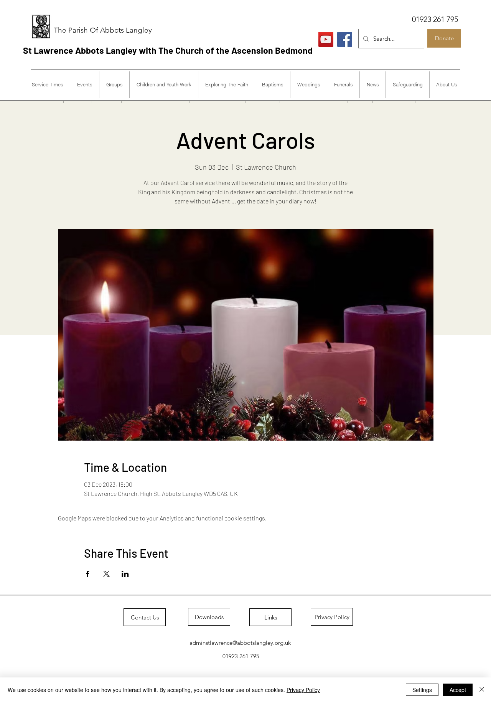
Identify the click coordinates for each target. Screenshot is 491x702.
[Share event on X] (106, 574)
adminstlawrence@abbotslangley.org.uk (240, 642)
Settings (422, 690)
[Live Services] (325, 39)
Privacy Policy (303, 690)
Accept (458, 690)
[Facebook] (344, 39)
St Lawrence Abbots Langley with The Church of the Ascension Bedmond (168, 50)
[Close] (481, 690)
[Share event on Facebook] (87, 574)
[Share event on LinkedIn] (125, 574)
